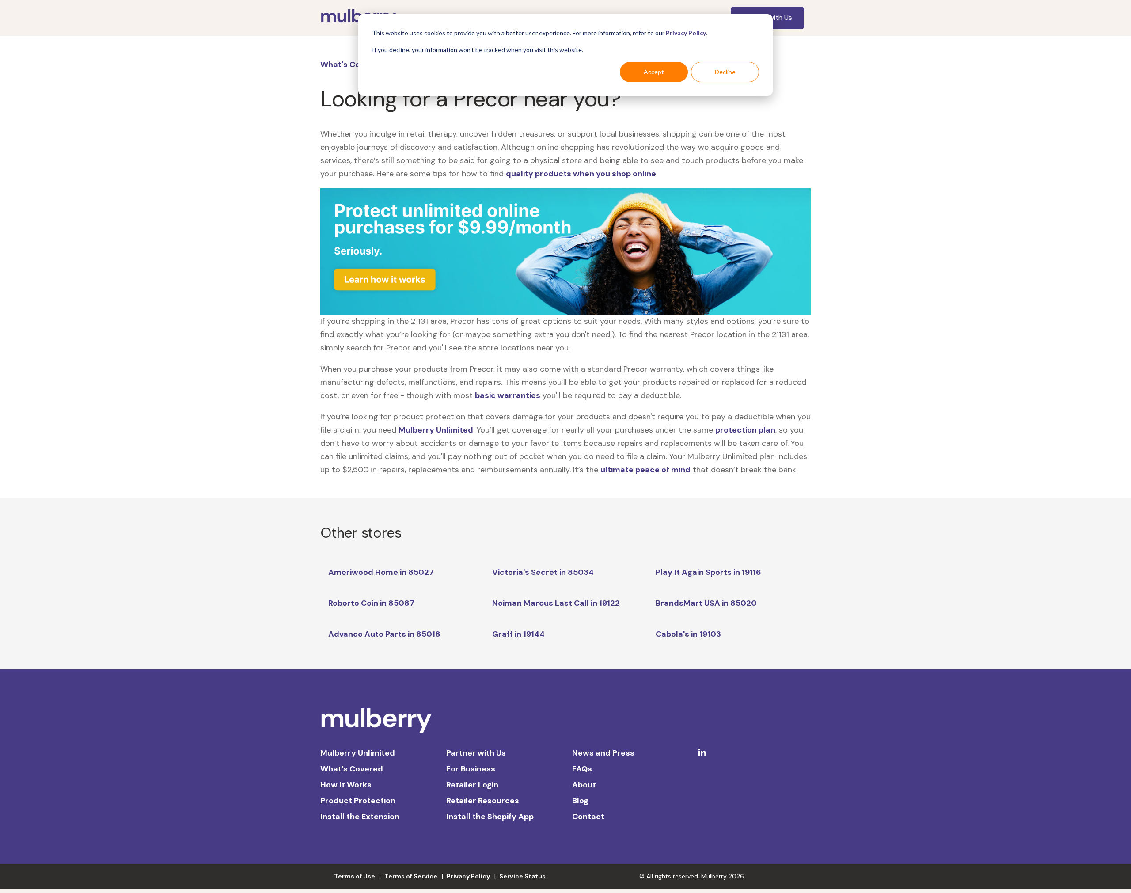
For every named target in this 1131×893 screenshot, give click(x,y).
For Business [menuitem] (470, 769)
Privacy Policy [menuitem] (468, 876)
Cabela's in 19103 (688, 634)
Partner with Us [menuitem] (476, 753)
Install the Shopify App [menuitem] (490, 816)
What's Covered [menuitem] (351, 769)
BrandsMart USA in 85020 (706, 603)
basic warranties (507, 395)
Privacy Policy (686, 33)
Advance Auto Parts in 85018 (384, 634)
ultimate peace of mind (645, 469)
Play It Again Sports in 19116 (708, 572)
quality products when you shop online (581, 173)
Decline (725, 72)
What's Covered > (354, 64)
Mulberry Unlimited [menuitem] (357, 753)
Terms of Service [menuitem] (410, 876)
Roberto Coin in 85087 (371, 603)
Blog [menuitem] (580, 800)
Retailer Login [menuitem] (472, 784)
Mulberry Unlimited (436, 430)
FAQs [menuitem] (582, 769)
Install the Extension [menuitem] (359, 816)
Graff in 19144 (518, 634)
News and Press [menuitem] (603, 753)
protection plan (745, 430)
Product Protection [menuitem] (357, 800)
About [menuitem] (584, 784)
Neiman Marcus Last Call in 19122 (556, 603)
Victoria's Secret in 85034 (543, 572)
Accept (654, 72)
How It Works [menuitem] (346, 784)
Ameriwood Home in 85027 (381, 572)
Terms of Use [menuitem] (354, 876)
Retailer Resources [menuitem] (482, 800)
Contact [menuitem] (588, 816)
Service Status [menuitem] (522, 876)
